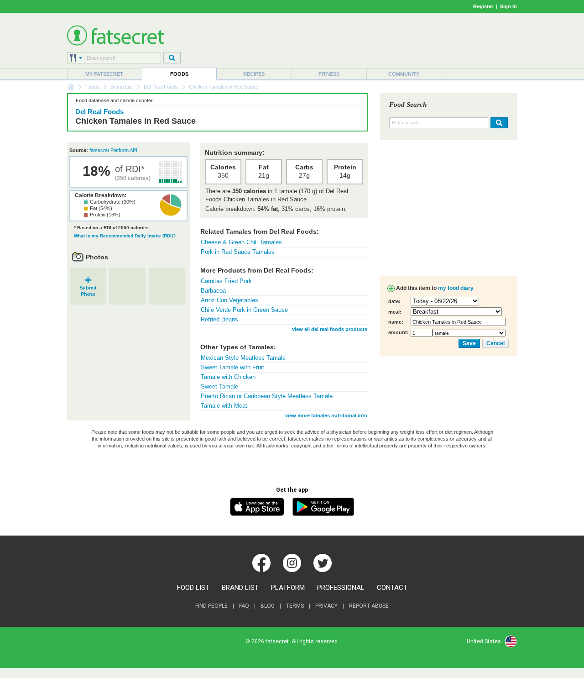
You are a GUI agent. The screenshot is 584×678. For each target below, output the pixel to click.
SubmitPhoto (88, 288)
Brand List (121, 86)
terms (295, 606)
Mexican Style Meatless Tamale (243, 357)
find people (211, 606)
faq (244, 606)
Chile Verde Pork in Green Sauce (244, 309)
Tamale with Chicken (228, 376)
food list (193, 587)
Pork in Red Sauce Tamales (238, 251)
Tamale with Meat (224, 405)
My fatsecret (104, 74)
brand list (240, 587)
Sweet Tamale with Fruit (232, 367)
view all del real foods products (329, 329)
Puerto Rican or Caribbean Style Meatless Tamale (267, 396)
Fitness (328, 74)
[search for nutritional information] (498, 122)
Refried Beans (219, 319)
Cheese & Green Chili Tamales (241, 242)
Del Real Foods (161, 86)
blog (268, 606)
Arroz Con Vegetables (229, 300)
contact (392, 587)
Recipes (254, 74)
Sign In (508, 6)
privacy (326, 606)
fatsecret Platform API (113, 150)
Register (483, 6)
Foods (179, 74)
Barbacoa (213, 290)
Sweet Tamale (219, 386)
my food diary (456, 288)
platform (288, 587)
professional (341, 587)
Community (403, 74)
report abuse (369, 606)
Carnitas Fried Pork (226, 281)
